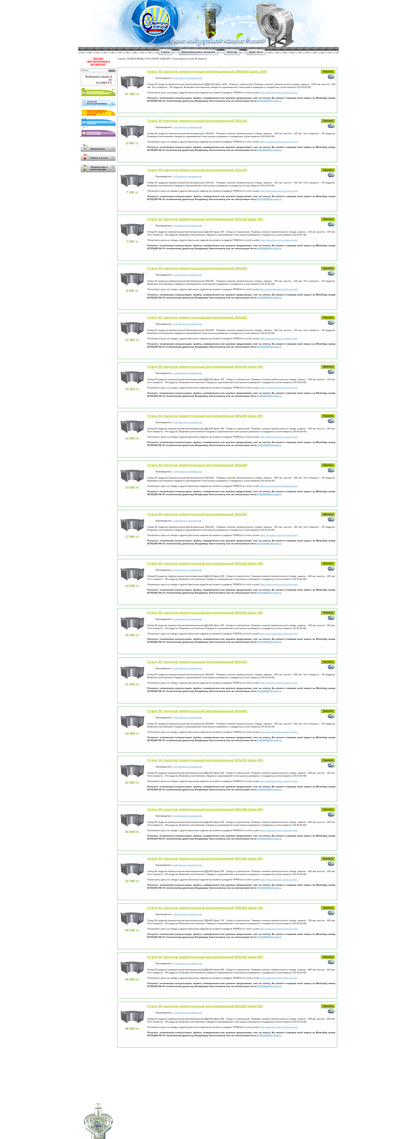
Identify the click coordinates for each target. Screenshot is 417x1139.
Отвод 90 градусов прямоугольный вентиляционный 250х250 (197, 317)
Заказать (328, 71)
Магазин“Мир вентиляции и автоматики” (98, 61)
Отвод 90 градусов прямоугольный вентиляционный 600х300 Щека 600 (205, 809)
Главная (121, 58)
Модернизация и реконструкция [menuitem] (99, 168)
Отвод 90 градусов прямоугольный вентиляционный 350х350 (197, 514)
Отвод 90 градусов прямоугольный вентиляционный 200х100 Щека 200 (205, 219)
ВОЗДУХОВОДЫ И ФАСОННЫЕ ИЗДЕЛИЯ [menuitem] (97, 93)
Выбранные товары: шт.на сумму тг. (98, 79)
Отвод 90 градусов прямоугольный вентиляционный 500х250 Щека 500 (205, 760)
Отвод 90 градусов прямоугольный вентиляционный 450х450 (197, 711)
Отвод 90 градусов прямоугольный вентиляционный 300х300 (197, 465)
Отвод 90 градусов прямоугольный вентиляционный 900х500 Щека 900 (205, 1006)
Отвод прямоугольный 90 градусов (189, 58)
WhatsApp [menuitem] (232, 52)
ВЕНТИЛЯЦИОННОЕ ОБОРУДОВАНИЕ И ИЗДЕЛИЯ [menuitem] (97, 113)
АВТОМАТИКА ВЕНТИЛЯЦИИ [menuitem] (94, 133)
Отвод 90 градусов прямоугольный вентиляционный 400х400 (197, 662)
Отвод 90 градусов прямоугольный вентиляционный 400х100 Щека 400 (205, 563)
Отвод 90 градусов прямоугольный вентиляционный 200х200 (197, 268)
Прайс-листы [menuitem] (256, 52)
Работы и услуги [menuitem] (99, 158)
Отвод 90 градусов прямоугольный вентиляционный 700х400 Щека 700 (205, 908)
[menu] (208, 51)
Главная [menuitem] (165, 52)
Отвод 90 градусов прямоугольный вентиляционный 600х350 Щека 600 (205, 858)
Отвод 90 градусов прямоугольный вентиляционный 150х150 (197, 170)
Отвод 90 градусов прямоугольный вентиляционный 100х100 (197, 120)
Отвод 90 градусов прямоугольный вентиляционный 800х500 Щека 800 (205, 957)
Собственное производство (187, 78)
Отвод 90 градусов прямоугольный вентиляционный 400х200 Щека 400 (205, 612)
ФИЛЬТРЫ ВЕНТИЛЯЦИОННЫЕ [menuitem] (97, 103)
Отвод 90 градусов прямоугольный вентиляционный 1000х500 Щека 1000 (206, 71)
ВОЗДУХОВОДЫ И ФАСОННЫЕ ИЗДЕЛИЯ (148, 58)
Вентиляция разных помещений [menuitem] (198, 52)
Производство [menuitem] (97, 149)
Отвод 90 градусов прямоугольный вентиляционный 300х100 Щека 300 (205, 366)
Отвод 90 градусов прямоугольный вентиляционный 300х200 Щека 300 (205, 416)
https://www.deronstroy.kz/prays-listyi (279, 92)
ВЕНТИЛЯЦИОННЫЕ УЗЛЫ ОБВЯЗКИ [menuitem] (100, 123)
